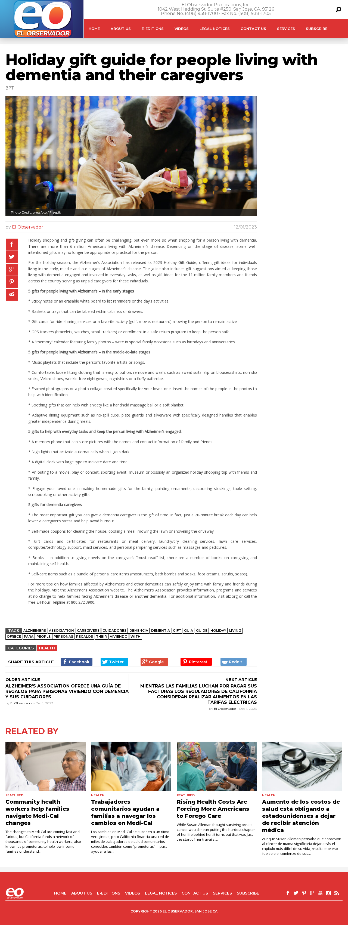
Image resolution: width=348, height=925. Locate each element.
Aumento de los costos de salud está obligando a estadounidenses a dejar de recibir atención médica (301, 815)
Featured (14, 795)
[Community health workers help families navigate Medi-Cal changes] (45, 766)
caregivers (88, 630)
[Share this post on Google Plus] (12, 270)
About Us (121, 28)
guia (188, 630)
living (235, 630)
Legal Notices (215, 28)
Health (47, 648)
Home (94, 28)
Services (286, 28)
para (28, 636)
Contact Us (253, 28)
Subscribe (316, 28)
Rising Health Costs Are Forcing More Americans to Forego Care (213, 808)
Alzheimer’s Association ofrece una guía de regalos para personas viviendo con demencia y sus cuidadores (67, 691)
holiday (218, 630)
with (135, 636)
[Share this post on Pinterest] (12, 282)
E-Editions (153, 28)
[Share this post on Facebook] (12, 245)
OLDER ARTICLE (22, 679)
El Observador (27, 227)
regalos (84, 636)
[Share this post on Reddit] (12, 295)
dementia (160, 630)
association (61, 630)
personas (63, 636)
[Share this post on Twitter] (12, 257)
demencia (138, 630)
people (43, 636)
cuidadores (114, 630)
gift (177, 630)
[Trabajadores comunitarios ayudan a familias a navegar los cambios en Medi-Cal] (131, 766)
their (101, 636)
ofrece (14, 636)
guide (201, 630)
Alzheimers (34, 630)
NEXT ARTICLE (241, 679)
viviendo (119, 636)
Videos (182, 28)
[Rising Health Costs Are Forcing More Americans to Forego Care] (217, 766)
